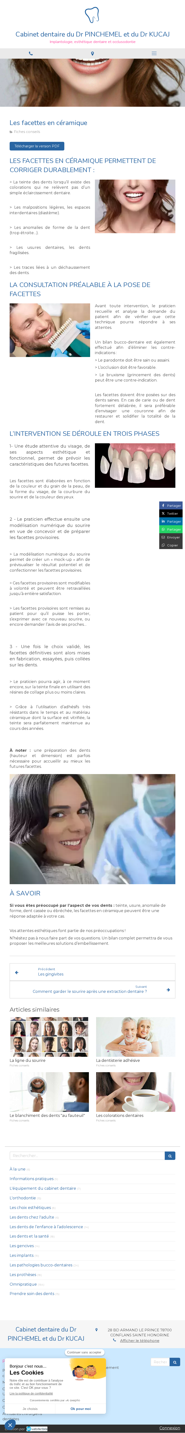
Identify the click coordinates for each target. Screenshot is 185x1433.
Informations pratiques (31, 1178)
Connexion (169, 1428)
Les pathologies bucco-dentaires (41, 1265)
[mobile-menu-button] (154, 53)
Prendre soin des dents (32, 1293)
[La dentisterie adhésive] (135, 1037)
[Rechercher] (170, 1155)
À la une (18, 1169)
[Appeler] (31, 53)
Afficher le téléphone (139, 1340)
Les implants (21, 1255)
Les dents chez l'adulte (32, 1217)
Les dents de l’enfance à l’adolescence (46, 1227)
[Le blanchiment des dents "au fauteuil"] (49, 1092)
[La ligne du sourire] (49, 1037)
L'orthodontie (23, 1198)
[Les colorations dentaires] (135, 1092)
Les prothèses (23, 1274)
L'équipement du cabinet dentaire (43, 1188)
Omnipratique (23, 1284)
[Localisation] (92, 53)
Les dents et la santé (29, 1236)
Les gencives (22, 1246)
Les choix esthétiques (30, 1207)
